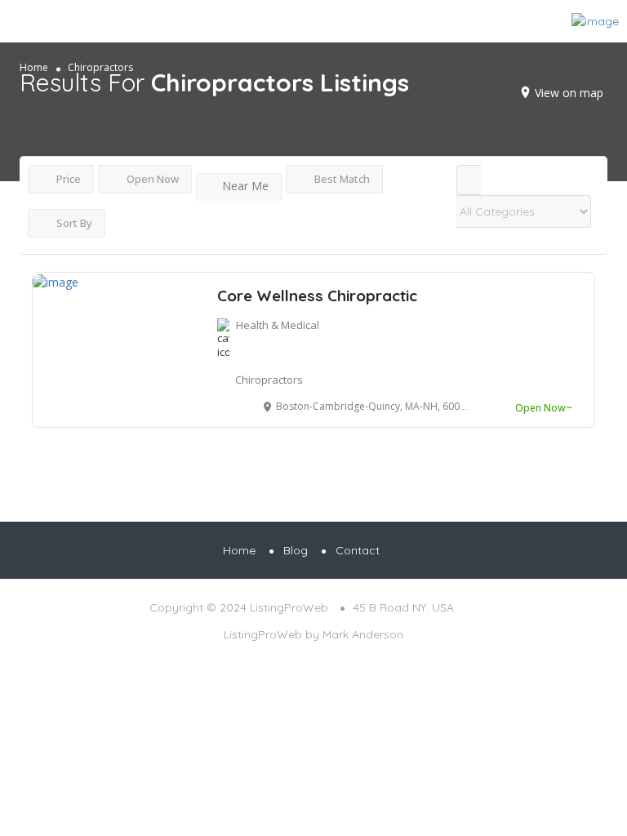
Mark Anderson (362, 634)
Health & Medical (277, 325)
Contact (358, 550)
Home (239, 550)
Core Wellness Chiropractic (317, 295)
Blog (295, 550)
